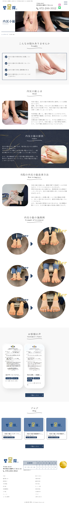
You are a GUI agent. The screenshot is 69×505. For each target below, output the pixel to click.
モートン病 (38, 486)
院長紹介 (5, 481)
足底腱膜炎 (5, 489)
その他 (4, 491)
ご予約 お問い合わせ (63, 464)
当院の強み (38, 478)
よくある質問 (6, 496)
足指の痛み (38, 489)
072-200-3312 (47, 8)
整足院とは (5, 478)
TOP (4, 476)
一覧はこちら (34, 395)
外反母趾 (5, 483)
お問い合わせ (38, 496)
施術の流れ (38, 481)
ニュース (5, 494)
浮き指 (4, 486)
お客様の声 (38, 491)
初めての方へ (38, 476)
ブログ (37, 494)
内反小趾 (37, 483)
